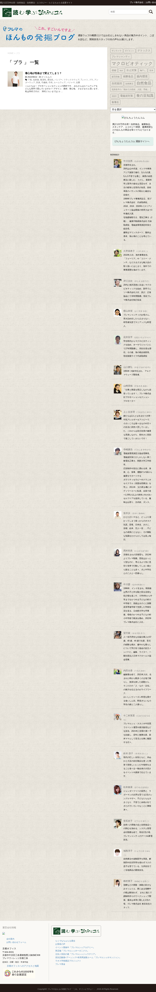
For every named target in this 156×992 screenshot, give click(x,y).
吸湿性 (43, 80)
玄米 (151, 70)
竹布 (51, 82)
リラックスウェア (72, 80)
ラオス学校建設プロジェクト (68, 961)
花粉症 (114, 96)
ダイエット (129, 51)
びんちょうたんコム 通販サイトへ (132, 141)
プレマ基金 (60, 964)
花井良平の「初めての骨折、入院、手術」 (130, 89)
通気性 (50, 80)
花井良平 (137, 337)
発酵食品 (128, 76)
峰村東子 (136, 881)
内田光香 (134, 670)
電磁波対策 (126, 95)
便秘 (114, 70)
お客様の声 (60, 944)
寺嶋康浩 (137, 449)
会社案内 (10, 939)
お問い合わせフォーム (16, 942)
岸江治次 (136, 281)
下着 (30, 80)
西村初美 (136, 550)
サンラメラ (117, 51)
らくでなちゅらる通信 (65, 941)
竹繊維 (44, 82)
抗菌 (78, 82)
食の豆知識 (144, 95)
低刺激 (36, 80)
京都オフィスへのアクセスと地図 (23, 966)
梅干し (143, 70)
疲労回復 (116, 77)
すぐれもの (47, 77)
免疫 (121, 70)
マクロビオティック (132, 63)
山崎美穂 (135, 385)
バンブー (58, 80)
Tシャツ (84, 80)
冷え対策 (131, 70)
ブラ (91, 80)
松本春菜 (136, 787)
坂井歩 (134, 513)
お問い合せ (151, 2)
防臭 (38, 82)
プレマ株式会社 (137, 2)
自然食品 (144, 83)
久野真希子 (136, 251)
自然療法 (129, 84)
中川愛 (134, 584)
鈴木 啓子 (136, 753)
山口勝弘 (137, 367)
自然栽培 (117, 83)
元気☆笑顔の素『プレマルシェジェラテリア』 (76, 954)
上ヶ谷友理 (137, 412)
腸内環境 (142, 76)
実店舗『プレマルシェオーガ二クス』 (72, 951)
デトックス (143, 50)
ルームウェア (60, 82)
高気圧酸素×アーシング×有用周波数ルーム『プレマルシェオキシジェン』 (88, 957)
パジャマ (71, 82)
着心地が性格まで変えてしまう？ (43, 73)
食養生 (115, 102)
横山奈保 (135, 311)
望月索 (134, 633)
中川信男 (136, 161)
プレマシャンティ (121, 56)
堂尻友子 (136, 821)
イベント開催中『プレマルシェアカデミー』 (75, 947)
